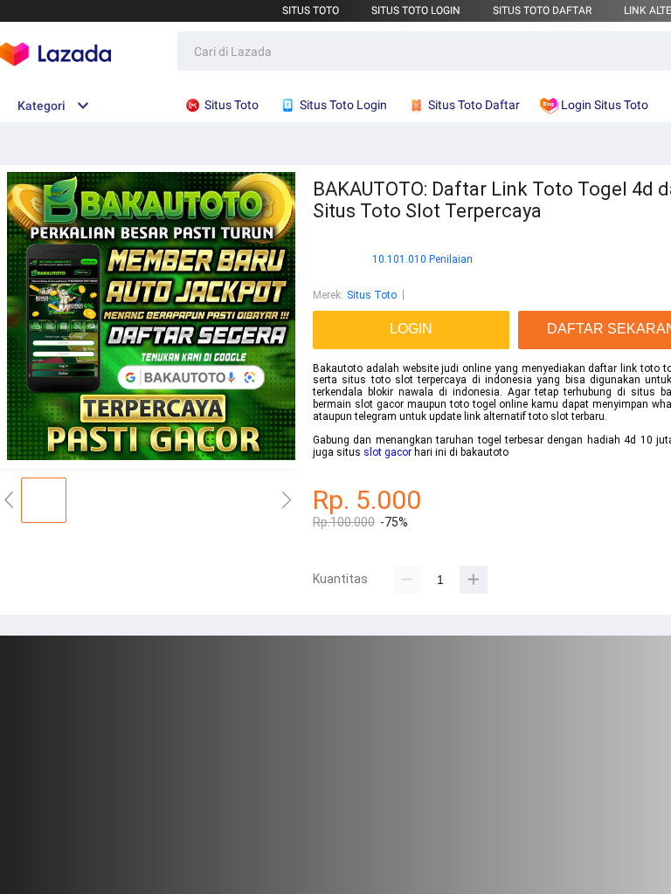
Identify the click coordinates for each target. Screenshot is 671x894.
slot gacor (387, 452)
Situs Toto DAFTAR (542, 10)
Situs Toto (310, 10)
